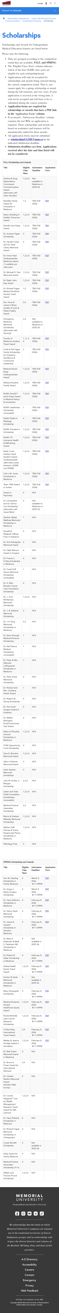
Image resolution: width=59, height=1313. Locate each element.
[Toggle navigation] (55, 3)
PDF (47, 201)
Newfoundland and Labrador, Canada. (29, 1304)
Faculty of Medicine (11, 11)
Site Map (19, 1299)
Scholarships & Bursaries (31, 21)
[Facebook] (17, 1214)
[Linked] (36, 1214)
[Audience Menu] (46, 3)
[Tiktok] (42, 1214)
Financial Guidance (12, 21)
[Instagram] (23, 1214)
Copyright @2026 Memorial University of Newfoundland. (29, 1302)
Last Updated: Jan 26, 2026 (33, 1299)
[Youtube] (29, 1214)
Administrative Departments (18, 18)
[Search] (51, 3)
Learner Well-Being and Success (43, 18)
